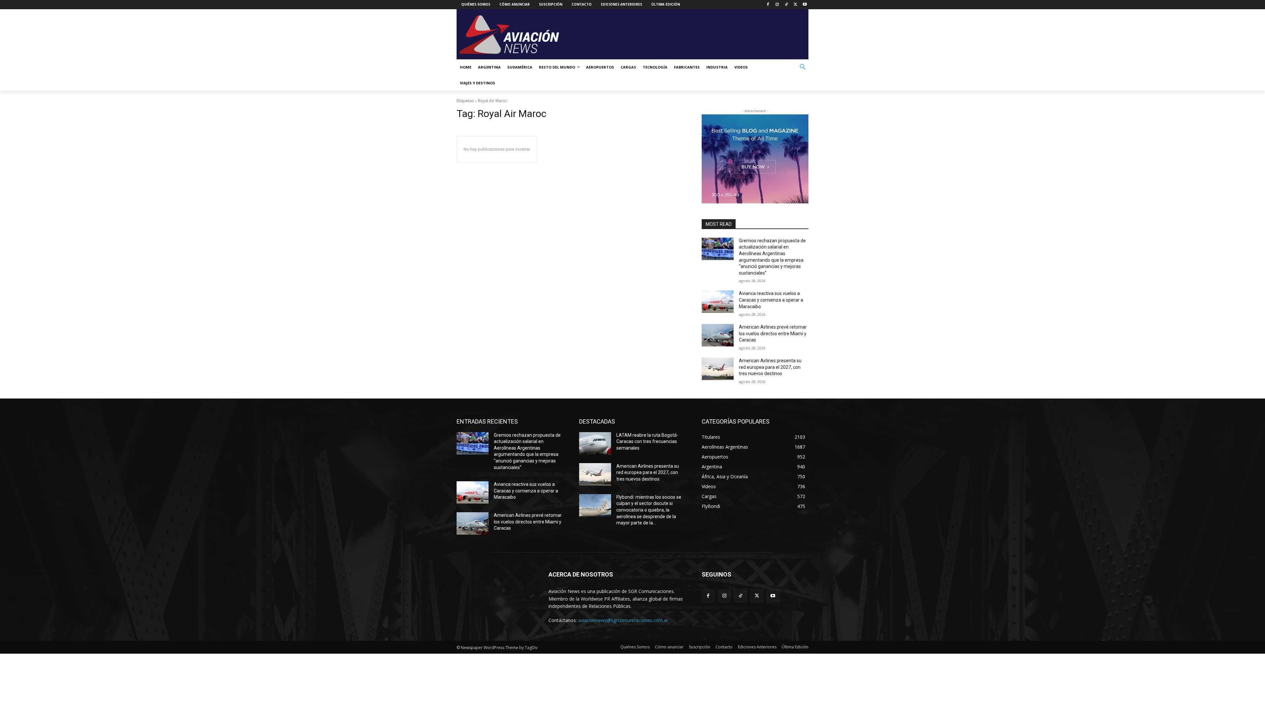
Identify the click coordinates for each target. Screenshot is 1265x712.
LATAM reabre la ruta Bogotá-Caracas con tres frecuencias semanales (647, 441)
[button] (803, 67)
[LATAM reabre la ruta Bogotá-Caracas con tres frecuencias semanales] (595, 443)
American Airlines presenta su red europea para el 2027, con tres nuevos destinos (770, 367)
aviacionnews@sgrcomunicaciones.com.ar (623, 620)
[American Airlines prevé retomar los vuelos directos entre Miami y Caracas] (718, 335)
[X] (795, 5)
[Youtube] (804, 5)
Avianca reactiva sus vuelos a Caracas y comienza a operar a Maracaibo (771, 300)
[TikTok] (786, 5)
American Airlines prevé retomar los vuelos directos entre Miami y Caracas (773, 333)
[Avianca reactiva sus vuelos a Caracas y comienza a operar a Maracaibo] (718, 301)
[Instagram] (777, 5)
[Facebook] (768, 5)
